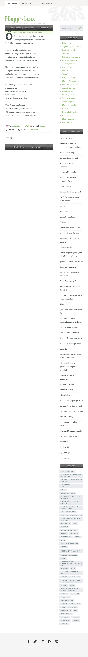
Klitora (63, 558)
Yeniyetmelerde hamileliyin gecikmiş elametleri (70, 589)
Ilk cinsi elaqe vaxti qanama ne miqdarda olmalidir (68, 366)
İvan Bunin (64, 527)
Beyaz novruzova (66, 600)
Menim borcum (65, 610)
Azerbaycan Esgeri (66, 471)
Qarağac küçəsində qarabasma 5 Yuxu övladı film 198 (71, 563)
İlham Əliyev (75, 577)
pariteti (78, 537)
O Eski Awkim (64, 597)
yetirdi (62, 540)
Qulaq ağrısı (65, 222)
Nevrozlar (64, 442)
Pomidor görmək (67, 384)
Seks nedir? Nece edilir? (70, 228)
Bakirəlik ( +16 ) (66, 417)
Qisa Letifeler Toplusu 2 (70, 327)
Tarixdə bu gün (68, 88)
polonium (63, 577)
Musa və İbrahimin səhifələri (71, 515)
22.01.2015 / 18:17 (21, 126)
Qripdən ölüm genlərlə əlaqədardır (69, 502)
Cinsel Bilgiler (68, 102)
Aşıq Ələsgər (65, 453)
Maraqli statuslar (69, 105)
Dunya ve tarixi (68, 91)
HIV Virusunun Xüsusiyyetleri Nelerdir (71, 480)
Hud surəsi (64, 458)
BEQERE (63, 349)
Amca (75, 523)
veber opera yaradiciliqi (69, 543)
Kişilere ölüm (65, 447)
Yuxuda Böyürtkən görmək (71, 406)
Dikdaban (63, 585)
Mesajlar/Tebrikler (70, 84)
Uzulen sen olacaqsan (68, 555)
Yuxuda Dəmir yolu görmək (71, 401)
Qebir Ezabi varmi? (68, 281)
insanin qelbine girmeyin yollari (69, 572)
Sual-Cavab (75, 594)
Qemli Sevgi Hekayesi (69, 217)
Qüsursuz (63, 624)
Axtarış (34, 3)
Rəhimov (63, 547)
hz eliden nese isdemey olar (70, 604)
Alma (62, 304)
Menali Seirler (66, 212)
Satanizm (76, 620)
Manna (63, 206)
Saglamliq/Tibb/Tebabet (72, 47)
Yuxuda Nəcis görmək (69, 158)
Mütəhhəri (64, 617)
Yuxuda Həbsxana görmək (71, 338)
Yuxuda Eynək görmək (69, 233)
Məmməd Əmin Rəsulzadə (71, 431)
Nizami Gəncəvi (66, 395)
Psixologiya (67, 43)
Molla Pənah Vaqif (67, 153)
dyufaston (75, 617)
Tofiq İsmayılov (65, 614)
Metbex (65, 71)
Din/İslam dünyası (69, 78)
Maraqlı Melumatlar (70, 81)
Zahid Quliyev (65, 523)
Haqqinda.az (19, 18)
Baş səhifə (12, 3)
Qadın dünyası (68, 67)
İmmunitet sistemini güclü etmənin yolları (69, 507)
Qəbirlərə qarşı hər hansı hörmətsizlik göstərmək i (70, 581)
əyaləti (63, 490)
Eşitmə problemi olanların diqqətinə (70, 519)
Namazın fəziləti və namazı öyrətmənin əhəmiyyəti (70, 551)
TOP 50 (24, 3)
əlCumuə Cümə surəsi (68, 512)
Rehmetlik (64, 594)
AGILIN (73, 568)
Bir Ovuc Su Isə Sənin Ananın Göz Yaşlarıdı (70, 475)
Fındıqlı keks (65, 620)
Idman (65, 109)
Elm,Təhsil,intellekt (70, 112)
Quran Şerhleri (66, 186)
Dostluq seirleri (66, 247)
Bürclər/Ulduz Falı (69, 95)
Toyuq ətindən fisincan (68, 607)
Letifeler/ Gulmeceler (71, 57)
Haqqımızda (46, 3)
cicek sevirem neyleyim (68, 530)
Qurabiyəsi (74, 533)
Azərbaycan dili (66, 390)
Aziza (42, 126)
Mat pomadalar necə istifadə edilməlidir (70, 497)
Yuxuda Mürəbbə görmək (70, 344)
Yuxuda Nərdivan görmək (70, 192)
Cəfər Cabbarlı (66, 138)
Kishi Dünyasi (68, 115)
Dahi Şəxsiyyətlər (69, 60)
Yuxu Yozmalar (68, 98)
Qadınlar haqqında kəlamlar (71, 411)
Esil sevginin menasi (68, 436)
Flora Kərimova (33, 129)
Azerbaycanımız (69, 64)
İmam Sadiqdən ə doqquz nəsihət (69, 485)
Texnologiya (67, 74)
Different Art (67, 122)
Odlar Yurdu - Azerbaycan (71, 333)
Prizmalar (64, 568)
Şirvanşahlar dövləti (68, 172)
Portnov (63, 533)
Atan (75, 610)
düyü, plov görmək (68, 267)
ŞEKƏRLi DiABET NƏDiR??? (71, 262)
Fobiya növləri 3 (66, 537)
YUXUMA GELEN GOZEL (67, 493)
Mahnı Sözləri (68, 119)
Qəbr (72, 585)
